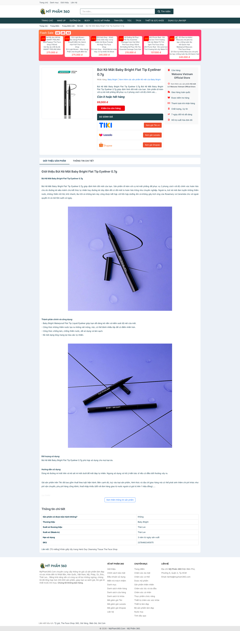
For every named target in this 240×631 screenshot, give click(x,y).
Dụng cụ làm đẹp (177, 20)
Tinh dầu (118, 20)
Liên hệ (74, 2)
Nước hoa (138, 612)
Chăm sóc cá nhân (142, 592)
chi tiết (83, 160)
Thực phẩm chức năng (144, 596)
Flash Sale (46, 32)
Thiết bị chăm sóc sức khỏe (146, 600)
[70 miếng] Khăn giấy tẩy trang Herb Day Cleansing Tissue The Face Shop (84, 549)
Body (87, 20)
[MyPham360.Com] (54, 11)
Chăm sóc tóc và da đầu (145, 588)
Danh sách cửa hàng (116, 592)
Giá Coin (101, 623)
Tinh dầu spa (140, 615)
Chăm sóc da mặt (142, 573)
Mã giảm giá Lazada (116, 604)
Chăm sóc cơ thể (142, 577)
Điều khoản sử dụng (116, 577)
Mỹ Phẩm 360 (133, 628)
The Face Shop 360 (70, 623)
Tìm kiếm (165, 11)
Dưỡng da (75, 20)
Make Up (61, 20)
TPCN (138, 20)
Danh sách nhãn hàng (117, 588)
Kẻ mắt (80, 26)
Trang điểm (54, 26)
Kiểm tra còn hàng (111, 108)
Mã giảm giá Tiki (114, 600)
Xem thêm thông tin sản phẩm (120, 500)
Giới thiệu (65, 2)
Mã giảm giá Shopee (116, 608)
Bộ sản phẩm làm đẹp (144, 608)
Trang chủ (43, 2)
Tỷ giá (57, 623)
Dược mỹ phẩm (102, 20)
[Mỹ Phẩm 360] (53, 566)
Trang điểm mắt (68, 26)
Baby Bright (113, 79)
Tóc (129, 20)
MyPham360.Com (117, 628)
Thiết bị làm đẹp (141, 604)
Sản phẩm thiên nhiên (144, 584)
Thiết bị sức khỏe (154, 20)
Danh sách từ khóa (115, 596)
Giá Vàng (84, 623)
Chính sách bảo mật (116, 573)
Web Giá (93, 623)
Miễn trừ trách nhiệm (116, 580)
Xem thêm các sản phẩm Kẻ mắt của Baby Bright (140, 79)
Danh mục (54, 2)
